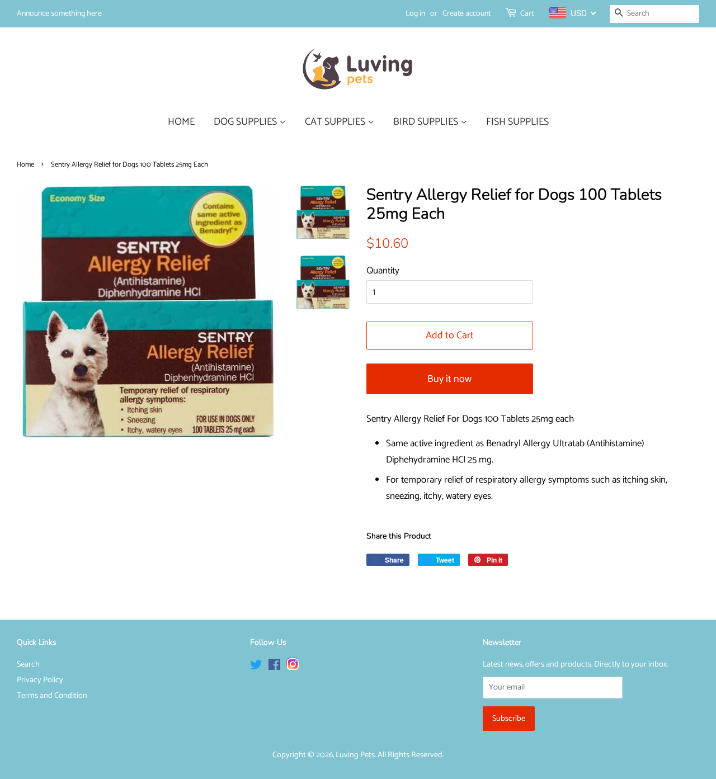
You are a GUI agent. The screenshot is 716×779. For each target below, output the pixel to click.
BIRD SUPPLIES (426, 122)
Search (28, 664)
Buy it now (449, 379)
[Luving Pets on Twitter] (256, 667)
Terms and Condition (52, 695)
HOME (181, 122)
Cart (527, 13)
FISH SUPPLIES (517, 122)
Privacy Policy (40, 680)
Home (25, 165)
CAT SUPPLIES (336, 122)
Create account (466, 13)
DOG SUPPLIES (246, 122)
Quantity (382, 270)
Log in (415, 13)
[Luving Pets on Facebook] (274, 667)
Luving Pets (355, 755)
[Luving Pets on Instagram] (292, 667)
